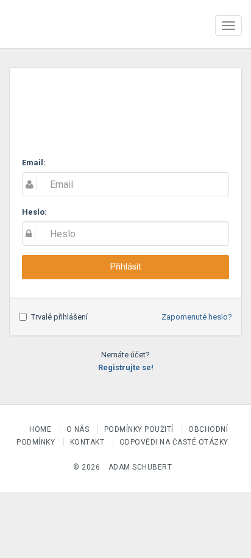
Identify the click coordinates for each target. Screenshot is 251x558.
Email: (34, 162)
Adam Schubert (140, 467)
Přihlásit (125, 266)
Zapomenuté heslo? (196, 316)
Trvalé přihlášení (59, 316)
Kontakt (88, 442)
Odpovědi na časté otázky (173, 442)
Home (41, 429)
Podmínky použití (140, 429)
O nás (78, 429)
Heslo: (34, 211)
